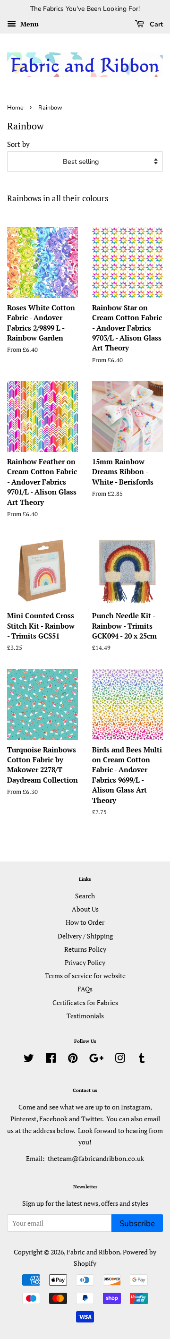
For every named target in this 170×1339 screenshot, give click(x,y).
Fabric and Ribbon (93, 1251)
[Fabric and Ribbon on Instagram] (120, 1059)
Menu (28, 23)
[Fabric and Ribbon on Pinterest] (73, 1059)
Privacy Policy (85, 962)
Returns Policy (85, 949)
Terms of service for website (85, 975)
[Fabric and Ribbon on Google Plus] (96, 1059)
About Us (85, 908)
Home (15, 107)
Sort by (18, 144)
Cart (155, 24)
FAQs (85, 988)
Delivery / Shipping (85, 935)
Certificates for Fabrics (85, 1002)
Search (85, 895)
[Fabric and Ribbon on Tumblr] (141, 1059)
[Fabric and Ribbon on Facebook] (50, 1059)
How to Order (85, 922)
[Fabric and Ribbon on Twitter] (29, 1059)
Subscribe (137, 1223)
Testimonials (85, 1015)
